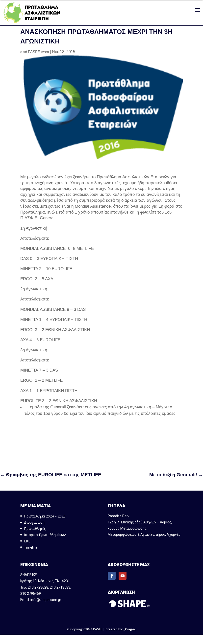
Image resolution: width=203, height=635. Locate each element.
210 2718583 (60, 587)
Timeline (31, 547)
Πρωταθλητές (35, 528)
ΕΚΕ (27, 541)
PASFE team (38, 52)
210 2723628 (38, 587)
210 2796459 (30, 593)
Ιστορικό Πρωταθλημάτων (45, 534)
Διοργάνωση (34, 522)
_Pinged (130, 629)
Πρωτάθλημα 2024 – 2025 (45, 516)
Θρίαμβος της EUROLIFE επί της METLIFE (50, 474)
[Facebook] (112, 576)
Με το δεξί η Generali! (176, 474)
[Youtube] (123, 576)
